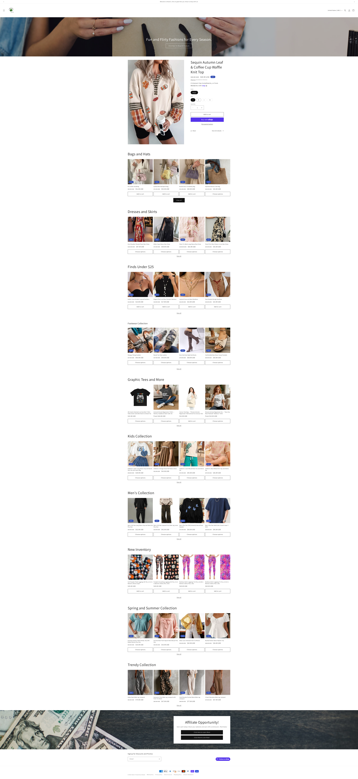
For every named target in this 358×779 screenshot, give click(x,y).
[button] (4, 10)
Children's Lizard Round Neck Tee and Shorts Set (191, 469)
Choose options (218, 194)
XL (211, 100)
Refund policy (150, 774)
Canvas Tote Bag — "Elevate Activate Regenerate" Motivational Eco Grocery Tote (191, 412)
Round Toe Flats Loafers (160, 355)
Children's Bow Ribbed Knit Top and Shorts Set (217, 469)
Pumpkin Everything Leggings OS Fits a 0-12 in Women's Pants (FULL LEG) (166, 582)
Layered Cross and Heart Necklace (188, 299)
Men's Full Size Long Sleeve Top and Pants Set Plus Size (140, 526)
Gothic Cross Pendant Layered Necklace (138, 299)
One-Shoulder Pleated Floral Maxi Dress (138, 244)
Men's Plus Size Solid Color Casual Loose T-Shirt (217, 526)
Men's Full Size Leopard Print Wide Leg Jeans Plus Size (166, 526)
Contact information (188, 774)
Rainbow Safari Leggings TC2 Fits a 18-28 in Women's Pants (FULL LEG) (191, 582)
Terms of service (168, 774)
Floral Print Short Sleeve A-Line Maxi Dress (216, 244)
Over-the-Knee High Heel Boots (187, 355)
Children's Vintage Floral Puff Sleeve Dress (165, 468)
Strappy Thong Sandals (134, 355)
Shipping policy (178, 774)
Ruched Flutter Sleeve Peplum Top (214, 640)
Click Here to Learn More (202, 732)
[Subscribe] (159, 759)
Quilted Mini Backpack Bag (161, 186)
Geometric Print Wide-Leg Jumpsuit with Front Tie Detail (165, 698)
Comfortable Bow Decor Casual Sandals (216, 355)
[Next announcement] (354, 2)
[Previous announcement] (4, 2)
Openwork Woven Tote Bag (212, 186)
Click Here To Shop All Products (179, 46)
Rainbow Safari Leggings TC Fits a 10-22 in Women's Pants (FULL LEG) (217, 582)
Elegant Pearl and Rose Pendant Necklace (165, 299)
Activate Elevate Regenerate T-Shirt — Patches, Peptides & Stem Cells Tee (164, 412)
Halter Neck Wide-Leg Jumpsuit (136, 697)
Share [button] (194, 131)
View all (179, 200)
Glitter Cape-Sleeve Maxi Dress (162, 244)
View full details (217, 131)
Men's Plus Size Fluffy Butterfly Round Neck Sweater (191, 526)
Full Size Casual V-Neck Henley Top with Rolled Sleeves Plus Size (138, 641)
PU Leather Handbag (133, 186)
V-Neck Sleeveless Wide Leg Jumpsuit (215, 697)
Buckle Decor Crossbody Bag (187, 186)
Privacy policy (158, 774)
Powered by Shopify (140, 774)
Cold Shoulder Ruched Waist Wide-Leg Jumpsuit (189, 698)
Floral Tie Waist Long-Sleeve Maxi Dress (190, 244)
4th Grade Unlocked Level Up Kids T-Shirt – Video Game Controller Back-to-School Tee (139, 412)
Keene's (133, 774)
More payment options (207, 124)
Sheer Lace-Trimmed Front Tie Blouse (189, 640)
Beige (194, 92)
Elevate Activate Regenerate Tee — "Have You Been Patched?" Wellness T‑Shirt (217, 412)
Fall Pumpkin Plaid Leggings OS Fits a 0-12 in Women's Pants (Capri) (140, 582)
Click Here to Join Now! (202, 737)
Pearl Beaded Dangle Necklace (213, 299)
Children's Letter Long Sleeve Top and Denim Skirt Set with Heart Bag (140, 469)
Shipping (193, 79)
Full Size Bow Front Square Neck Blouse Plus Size (166, 641)
